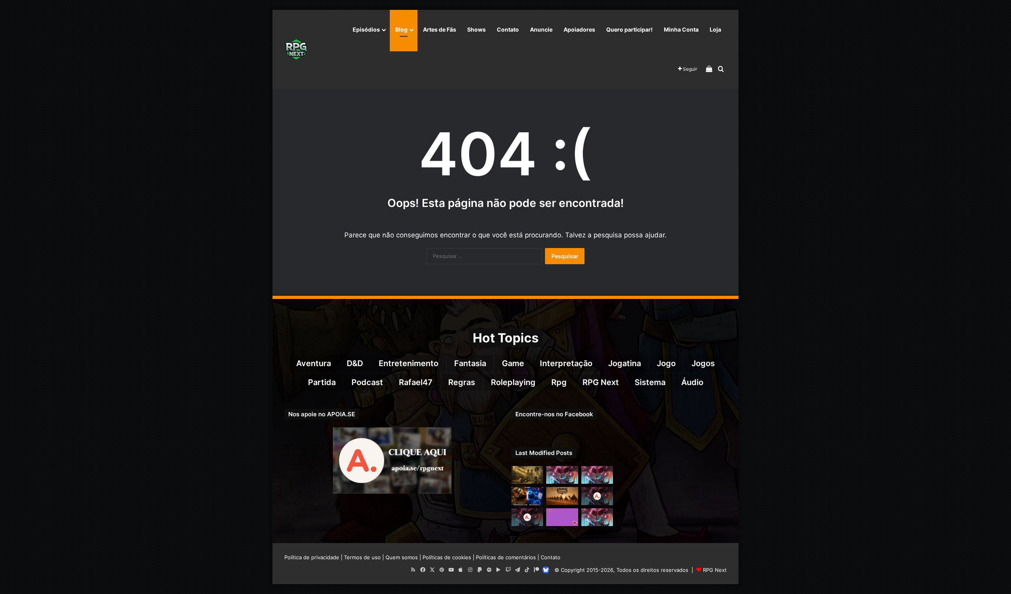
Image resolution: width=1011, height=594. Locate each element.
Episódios (366, 29)
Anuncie (541, 29)
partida (322, 382)
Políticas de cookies (447, 557)
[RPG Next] (296, 49)
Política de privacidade (311, 557)
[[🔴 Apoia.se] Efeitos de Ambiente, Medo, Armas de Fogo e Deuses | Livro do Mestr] (527, 517)
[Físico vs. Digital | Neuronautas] (527, 496)
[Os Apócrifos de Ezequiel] (527, 475)
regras (461, 382)
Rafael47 (415, 382)
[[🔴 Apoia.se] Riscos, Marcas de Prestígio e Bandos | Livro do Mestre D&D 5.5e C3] (597, 496)
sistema (650, 382)
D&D (355, 363)
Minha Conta (681, 29)
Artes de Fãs (439, 29)
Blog (401, 29)
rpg (559, 382)
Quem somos (401, 557)
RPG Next (601, 382)
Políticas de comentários (506, 557)
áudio (692, 382)
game (513, 363)
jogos (703, 363)
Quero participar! (629, 29)
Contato (508, 29)
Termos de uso (362, 557)
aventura (313, 363)
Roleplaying (513, 382)
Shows (476, 29)
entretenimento (408, 363)
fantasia (470, 363)
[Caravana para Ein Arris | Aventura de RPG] (562, 496)
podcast (367, 382)
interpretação (566, 363)
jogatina (624, 363)
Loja (715, 29)
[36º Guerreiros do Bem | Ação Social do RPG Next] (562, 517)
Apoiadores (579, 29)
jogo (666, 363)
